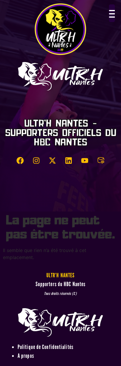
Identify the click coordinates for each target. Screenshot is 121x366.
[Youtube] (85, 160)
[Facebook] (20, 160)
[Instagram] (36, 160)
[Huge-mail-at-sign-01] (101, 160)
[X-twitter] (52, 160)
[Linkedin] (68, 160)
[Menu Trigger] (112, 13)
